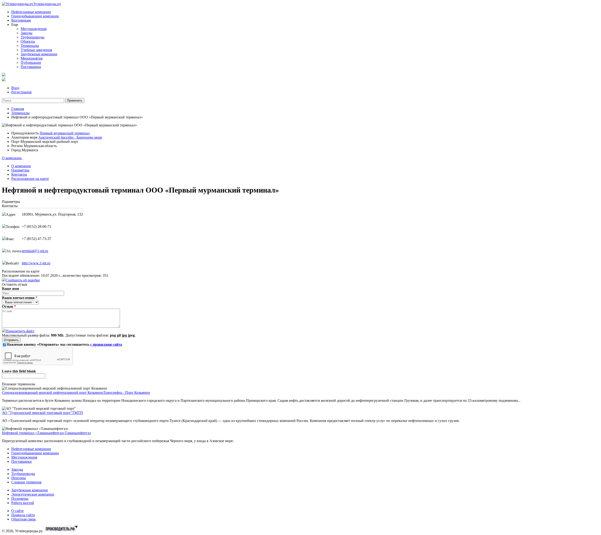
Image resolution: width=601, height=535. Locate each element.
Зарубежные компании (39, 54)
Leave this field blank (19, 371)
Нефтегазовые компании (31, 12)
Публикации (31, 63)
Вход (15, 88)
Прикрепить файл (20, 331)
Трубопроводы (32, 37)
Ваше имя (10, 289)
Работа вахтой (22, 503)
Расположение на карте (30, 179)
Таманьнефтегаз (78, 433)
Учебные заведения (36, 50)
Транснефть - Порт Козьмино (126, 393)
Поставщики (31, 67)
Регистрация (21, 92)
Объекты (28, 41)
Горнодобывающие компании (35, 16)
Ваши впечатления (19, 298)
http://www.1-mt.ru (36, 263)
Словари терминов (26, 482)
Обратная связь (23, 519)
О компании (12, 158)
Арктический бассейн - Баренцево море (70, 137)
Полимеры (19, 499)
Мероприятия (31, 58)
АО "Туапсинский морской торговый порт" (37, 413)
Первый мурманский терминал (65, 133)
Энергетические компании (32, 494)
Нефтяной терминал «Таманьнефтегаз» (33, 433)
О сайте (17, 511)
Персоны (18, 478)
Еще (14, 25)
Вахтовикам (21, 20)
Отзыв (9, 306)
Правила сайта (23, 515)
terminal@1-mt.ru (35, 251)
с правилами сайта (106, 344)
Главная (17, 109)
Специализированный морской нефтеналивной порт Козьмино (52, 393)
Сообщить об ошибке (23, 280)
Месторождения (33, 29)
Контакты (19, 174)
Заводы (26, 33)
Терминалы (30, 46)
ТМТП (77, 413)
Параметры (20, 170)
